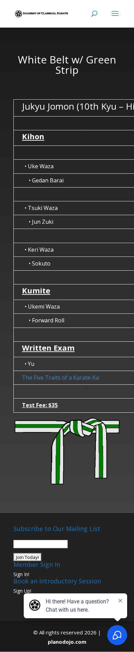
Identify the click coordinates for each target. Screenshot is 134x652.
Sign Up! (22, 591)
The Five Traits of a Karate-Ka (60, 377)
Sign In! (21, 574)
